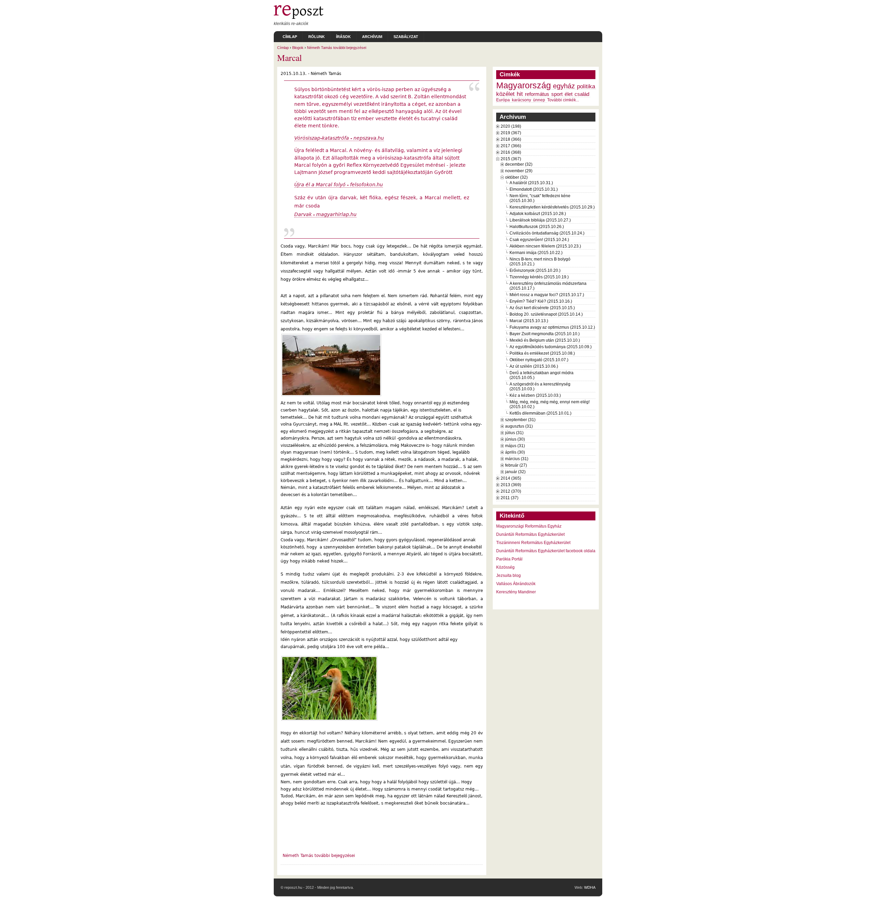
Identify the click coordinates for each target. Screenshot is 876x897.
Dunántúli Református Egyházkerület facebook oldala (545, 550)
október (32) (516, 177)
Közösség (505, 567)
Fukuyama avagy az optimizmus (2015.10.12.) (552, 327)
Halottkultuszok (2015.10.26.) (537, 226)
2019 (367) (511, 132)
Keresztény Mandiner (516, 592)
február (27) (516, 465)
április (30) (515, 452)
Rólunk (316, 37)
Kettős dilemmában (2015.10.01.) (540, 413)
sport (557, 94)
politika (586, 86)
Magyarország (523, 85)
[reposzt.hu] (298, 17)
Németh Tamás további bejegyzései (336, 48)
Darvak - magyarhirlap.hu (325, 214)
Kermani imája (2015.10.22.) (536, 252)
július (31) (514, 432)
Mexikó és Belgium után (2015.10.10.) (545, 340)
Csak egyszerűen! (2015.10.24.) (539, 239)
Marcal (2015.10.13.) (529, 320)
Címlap (290, 37)
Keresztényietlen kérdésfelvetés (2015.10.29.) (552, 207)
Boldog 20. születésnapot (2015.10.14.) (546, 314)
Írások (343, 37)
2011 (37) (509, 497)
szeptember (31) (520, 419)
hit (520, 93)
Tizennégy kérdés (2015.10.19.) (539, 277)
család (582, 94)
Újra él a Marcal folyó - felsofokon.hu (338, 184)
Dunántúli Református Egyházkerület (530, 534)
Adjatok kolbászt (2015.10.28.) (538, 213)
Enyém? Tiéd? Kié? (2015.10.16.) (541, 301)
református (537, 94)
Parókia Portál (509, 559)
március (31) (516, 458)
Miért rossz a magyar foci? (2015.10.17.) (547, 294)
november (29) (518, 170)
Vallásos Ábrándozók (516, 583)
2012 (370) (511, 491)
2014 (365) (511, 478)
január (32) (515, 471)
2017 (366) (511, 145)
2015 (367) (511, 158)
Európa (503, 100)
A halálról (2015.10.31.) (531, 182)
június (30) (515, 439)
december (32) (518, 164)
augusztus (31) (519, 426)
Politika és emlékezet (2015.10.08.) (542, 353)
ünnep (539, 100)
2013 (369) (511, 484)
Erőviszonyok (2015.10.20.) (535, 270)
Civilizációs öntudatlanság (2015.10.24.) (547, 233)
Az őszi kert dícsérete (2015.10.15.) (542, 307)
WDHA (589, 887)
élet (568, 94)
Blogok (298, 48)
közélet (505, 93)
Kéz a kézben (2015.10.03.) (535, 395)
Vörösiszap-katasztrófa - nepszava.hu (339, 138)
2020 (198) (511, 126)
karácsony (521, 100)
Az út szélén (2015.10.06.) (534, 366)
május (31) (515, 445)
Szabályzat (406, 37)
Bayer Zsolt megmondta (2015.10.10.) (545, 333)
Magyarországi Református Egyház (529, 526)
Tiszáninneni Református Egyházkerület (533, 542)
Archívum (372, 37)
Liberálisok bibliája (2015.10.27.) (540, 220)
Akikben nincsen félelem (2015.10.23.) (545, 246)
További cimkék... (563, 100)
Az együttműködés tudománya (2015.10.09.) (551, 346)
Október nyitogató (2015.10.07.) (539, 359)
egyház (564, 86)
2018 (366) (511, 139)
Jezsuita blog (508, 575)
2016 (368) (511, 152)
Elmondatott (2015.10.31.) (534, 189)
